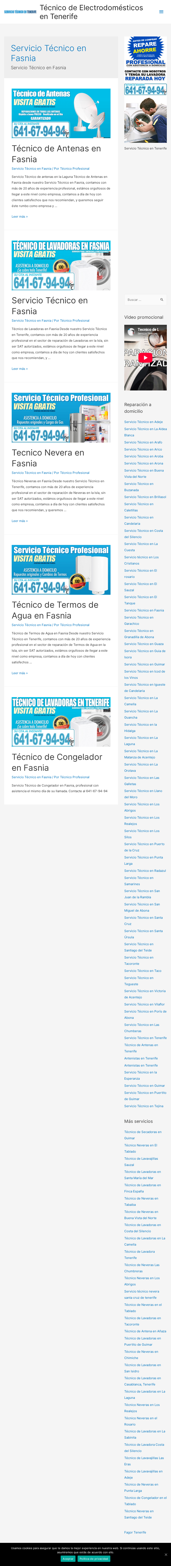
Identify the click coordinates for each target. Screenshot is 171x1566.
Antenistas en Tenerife (141, 1058)
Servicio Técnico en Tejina (143, 1106)
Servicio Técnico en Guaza (143, 644)
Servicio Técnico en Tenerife (145, 1038)
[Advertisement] (145, 222)
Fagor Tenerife (135, 1532)
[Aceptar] (166, 1554)
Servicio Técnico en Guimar (144, 664)
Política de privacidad (94, 1558)
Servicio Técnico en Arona (143, 463)
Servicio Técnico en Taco (142, 971)
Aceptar (68, 1558)
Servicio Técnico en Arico (143, 449)
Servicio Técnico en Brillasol (145, 497)
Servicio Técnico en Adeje (143, 422)
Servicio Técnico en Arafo (143, 442)
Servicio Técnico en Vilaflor (144, 1004)
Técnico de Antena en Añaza (145, 1331)
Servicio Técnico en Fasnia (31, 169)
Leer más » (20, 216)
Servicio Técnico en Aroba (143, 456)
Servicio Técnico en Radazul (145, 871)
